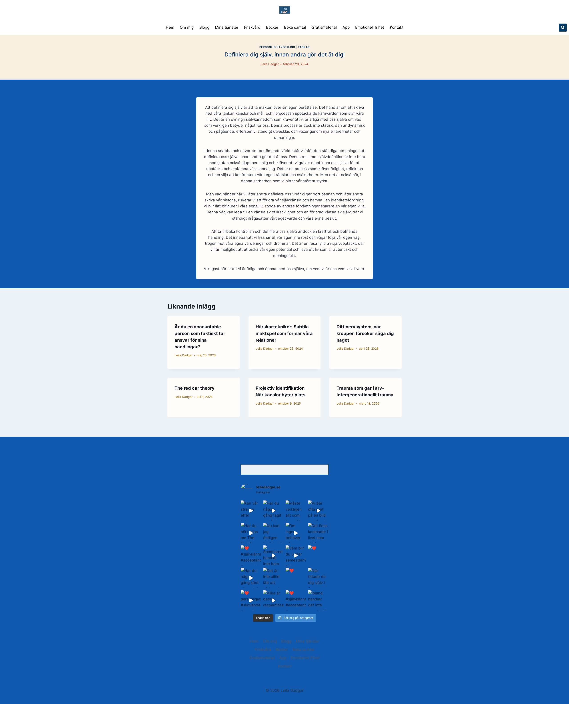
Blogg (204, 27)
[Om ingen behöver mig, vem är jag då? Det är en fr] (296, 533)
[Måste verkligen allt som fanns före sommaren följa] (296, 510)
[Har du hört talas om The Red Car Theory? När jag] (251, 533)
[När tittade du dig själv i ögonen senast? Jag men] (318, 578)
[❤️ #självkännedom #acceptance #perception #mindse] (251, 555)
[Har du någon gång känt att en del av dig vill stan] (251, 578)
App (346, 27)
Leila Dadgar (270, 64)
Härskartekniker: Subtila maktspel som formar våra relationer (284, 333)
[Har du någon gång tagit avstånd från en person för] (273, 510)
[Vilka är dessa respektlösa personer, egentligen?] (273, 600)
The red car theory (194, 388)
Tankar (304, 47)
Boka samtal (295, 27)
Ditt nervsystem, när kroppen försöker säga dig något (365, 333)
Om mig (187, 27)
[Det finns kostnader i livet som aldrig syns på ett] (318, 533)
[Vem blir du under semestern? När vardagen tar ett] (296, 555)
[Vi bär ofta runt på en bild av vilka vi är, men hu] (318, 510)
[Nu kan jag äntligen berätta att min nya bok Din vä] (273, 533)
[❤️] (318, 555)
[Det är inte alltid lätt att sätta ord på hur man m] (273, 578)
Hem (170, 27)
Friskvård (252, 27)
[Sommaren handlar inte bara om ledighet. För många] (273, 555)
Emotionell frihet (369, 27)
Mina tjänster (226, 27)
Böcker (272, 27)
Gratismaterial (324, 27)
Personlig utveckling (277, 47)
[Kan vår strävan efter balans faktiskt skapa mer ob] (251, 510)
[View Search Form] (563, 28)
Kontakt (396, 27)
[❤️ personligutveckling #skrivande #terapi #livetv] (251, 600)
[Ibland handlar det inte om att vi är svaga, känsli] (318, 600)
